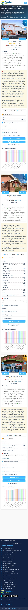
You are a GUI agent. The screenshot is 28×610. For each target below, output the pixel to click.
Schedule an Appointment (10, 129)
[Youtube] (9, 604)
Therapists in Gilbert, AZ (7, 582)
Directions (18, 47)
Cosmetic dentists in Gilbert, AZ (9, 552)
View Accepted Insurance (9, 123)
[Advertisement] (14, 525)
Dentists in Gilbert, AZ (7, 561)
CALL (6, 38)
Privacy (3, 606)
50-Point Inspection (9, 14)
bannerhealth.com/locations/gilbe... (12, 135)
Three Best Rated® (13, 608)
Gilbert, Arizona (7, 546)
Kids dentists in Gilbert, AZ (8, 559)
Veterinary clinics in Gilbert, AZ (9, 584)
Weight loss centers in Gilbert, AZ (9, 586)
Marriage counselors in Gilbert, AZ (9, 563)
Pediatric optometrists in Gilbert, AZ (10, 573)
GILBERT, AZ (9, 6)
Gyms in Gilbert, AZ (6, 554)
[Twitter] (3, 604)
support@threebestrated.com (11, 599)
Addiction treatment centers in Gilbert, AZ (11, 550)
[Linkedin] (11, 604)
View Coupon (5, 458)
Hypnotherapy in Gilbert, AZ (8, 557)
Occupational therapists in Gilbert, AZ (10, 569)
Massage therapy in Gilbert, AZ (9, 565)
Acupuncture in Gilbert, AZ (8, 548)
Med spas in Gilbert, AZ (7, 567)
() (17, 43)
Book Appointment (9, 467)
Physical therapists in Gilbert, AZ (9, 578)
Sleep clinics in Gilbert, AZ (8, 580)
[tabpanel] (14, 29)
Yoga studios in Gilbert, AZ (8, 588)
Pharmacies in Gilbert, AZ (8, 575)
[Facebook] (1, 604)
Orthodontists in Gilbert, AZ (8, 571)
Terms (7, 606)
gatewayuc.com (8, 318)
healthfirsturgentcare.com (10, 474)
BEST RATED (3, 6)
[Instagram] (6, 604)
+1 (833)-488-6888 (9, 601)
